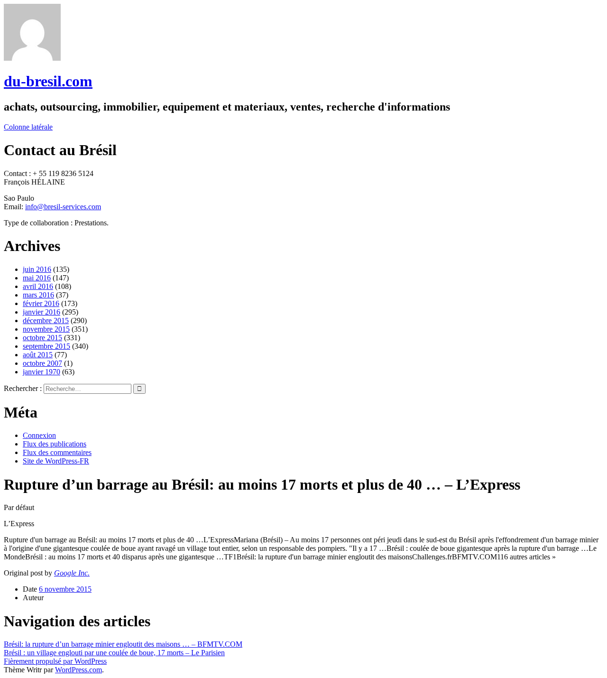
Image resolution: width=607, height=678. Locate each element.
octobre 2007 (42, 363)
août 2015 (38, 355)
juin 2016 (37, 269)
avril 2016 (38, 286)
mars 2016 (38, 295)
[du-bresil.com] (32, 58)
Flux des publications (54, 444)
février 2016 (41, 303)
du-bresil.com (48, 81)
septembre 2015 (46, 346)
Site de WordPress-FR (56, 461)
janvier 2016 (41, 312)
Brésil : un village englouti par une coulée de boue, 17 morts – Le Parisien (114, 653)
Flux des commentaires (57, 452)
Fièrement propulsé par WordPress (55, 661)
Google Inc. (72, 573)
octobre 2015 (42, 338)
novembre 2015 (46, 329)
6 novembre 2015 (65, 589)
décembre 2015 (46, 320)
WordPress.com (78, 670)
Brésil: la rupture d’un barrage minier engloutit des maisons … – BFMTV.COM (123, 644)
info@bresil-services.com (63, 207)
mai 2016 (37, 278)
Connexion (39, 435)
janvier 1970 (41, 372)
